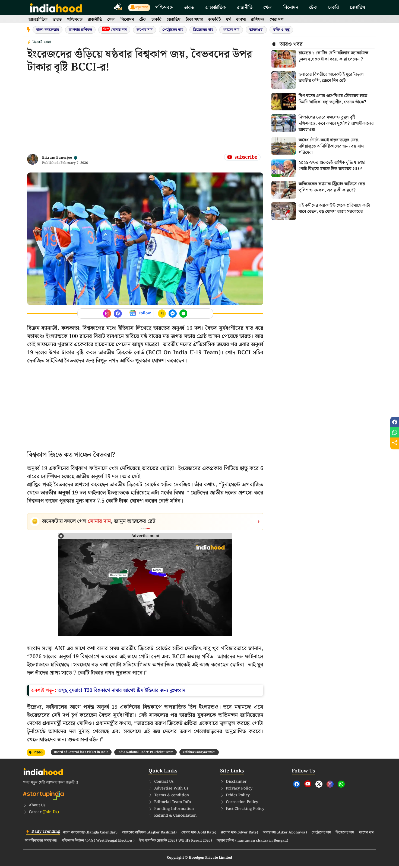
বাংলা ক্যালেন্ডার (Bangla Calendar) (90, 832)
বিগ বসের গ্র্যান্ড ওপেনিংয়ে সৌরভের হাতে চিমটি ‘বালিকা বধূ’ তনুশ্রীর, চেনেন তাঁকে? (333, 99)
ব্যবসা (241, 19)
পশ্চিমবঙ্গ (164, 7)
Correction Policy (242, 802)
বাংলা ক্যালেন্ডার (47, 30)
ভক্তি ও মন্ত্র (281, 30)
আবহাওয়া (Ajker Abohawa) (285, 832)
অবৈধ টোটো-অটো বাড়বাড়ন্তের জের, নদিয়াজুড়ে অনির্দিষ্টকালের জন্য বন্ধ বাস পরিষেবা (331, 146)
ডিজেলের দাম (203, 30)
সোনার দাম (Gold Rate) (198, 832)
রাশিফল (257, 19)
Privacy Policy (239, 788)
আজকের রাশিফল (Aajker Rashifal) (149, 832)
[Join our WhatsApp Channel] (183, 313)
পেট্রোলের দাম (172, 30)
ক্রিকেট (37, 42)
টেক (313, 7)
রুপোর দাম (145, 30)
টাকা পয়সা (194, 19)
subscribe (246, 157)
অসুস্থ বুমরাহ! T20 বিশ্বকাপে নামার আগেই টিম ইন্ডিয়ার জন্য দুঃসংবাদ (121, 690)
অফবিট (214, 19)
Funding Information (174, 809)
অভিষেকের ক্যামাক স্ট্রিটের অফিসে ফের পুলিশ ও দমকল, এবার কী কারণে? (332, 187)
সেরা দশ (276, 19)
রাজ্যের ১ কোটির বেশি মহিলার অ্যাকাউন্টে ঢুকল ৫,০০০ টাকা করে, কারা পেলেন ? (333, 56)
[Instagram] (330, 784)
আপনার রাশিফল (80, 30)
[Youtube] (307, 783)
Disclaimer (236, 782)
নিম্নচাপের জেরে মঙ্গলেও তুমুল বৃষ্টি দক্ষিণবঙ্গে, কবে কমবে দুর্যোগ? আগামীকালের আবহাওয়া (336, 123)
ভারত (189, 7)
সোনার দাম (115, 30)
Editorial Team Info (172, 802)
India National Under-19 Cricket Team (145, 752)
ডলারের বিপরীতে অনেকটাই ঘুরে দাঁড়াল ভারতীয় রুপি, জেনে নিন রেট (331, 77)
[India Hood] (55, 7)
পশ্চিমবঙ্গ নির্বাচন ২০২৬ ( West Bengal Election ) (98, 840)
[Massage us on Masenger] (173, 313)
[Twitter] (318, 784)
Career (44, 812)
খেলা (268, 7)
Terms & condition (171, 795)
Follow (144, 313)
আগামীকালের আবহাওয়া (41, 840)
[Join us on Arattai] (162, 313)
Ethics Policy (238, 795)
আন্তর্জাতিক (215, 7)
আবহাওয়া (256, 30)
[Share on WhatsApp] (394, 432)
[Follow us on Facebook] (107, 313)
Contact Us (164, 782)
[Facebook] (296, 784)
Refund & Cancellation (175, 816)
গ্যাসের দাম (231, 30)
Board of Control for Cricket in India (81, 752)
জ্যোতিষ (357, 7)
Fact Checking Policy (245, 809)
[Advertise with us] (118, 7)
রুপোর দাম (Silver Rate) (239, 832)
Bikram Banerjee (57, 158)
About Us (37, 805)
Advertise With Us (171, 788)
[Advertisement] (145, 116)
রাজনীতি (244, 7)
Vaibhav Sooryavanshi (199, 752)
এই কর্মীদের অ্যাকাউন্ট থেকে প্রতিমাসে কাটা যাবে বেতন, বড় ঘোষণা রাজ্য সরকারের (334, 208)
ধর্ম (228, 19)
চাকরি (333, 7)
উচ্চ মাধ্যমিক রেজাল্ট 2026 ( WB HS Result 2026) (175, 840)
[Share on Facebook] (394, 422)
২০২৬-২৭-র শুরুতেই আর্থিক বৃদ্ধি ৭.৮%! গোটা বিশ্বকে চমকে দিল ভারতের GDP (332, 165)
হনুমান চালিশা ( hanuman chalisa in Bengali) (252, 840)
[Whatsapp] (341, 784)
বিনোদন (290, 7)
